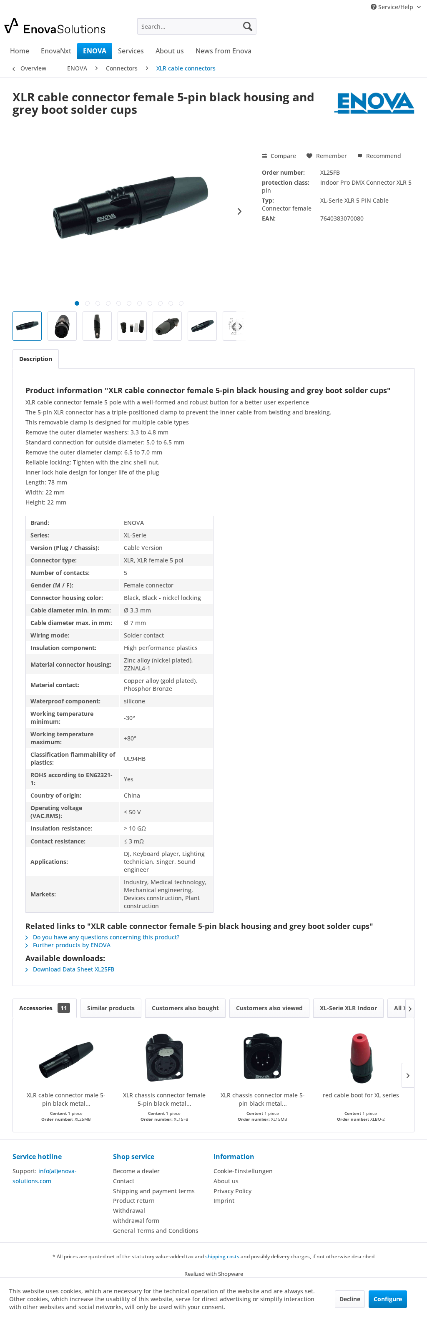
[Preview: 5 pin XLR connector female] (27, 326)
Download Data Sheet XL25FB (72, 969)
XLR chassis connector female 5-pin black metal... (164, 1099)
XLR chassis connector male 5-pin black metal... (263, 1099)
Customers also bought (185, 1008)
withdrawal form (136, 1221)
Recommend (382, 156)
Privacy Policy (232, 1191)
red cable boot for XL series (361, 1095)
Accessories (43, 1008)
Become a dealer (136, 1171)
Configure (388, 1299)
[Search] (247, 26)
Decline (349, 1299)
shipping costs (222, 1256)
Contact (123, 1181)
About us (226, 1181)
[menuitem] (197, 26)
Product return (134, 1201)
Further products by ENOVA (71, 945)
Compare (282, 156)
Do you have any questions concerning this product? (105, 937)
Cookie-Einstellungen (243, 1171)
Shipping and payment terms (154, 1191)
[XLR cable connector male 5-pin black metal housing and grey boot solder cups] (66, 1058)
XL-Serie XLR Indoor (348, 1008)
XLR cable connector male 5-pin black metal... (66, 1099)
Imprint (224, 1201)
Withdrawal (129, 1211)
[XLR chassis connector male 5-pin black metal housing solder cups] (263, 1058)
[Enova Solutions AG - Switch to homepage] (55, 28)
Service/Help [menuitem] (396, 7)
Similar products (111, 1008)
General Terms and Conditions (155, 1231)
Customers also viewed (269, 1008)
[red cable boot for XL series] (361, 1058)
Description (35, 359)
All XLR (404, 1008)
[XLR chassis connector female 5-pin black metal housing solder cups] (165, 1058)
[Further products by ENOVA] (374, 105)
